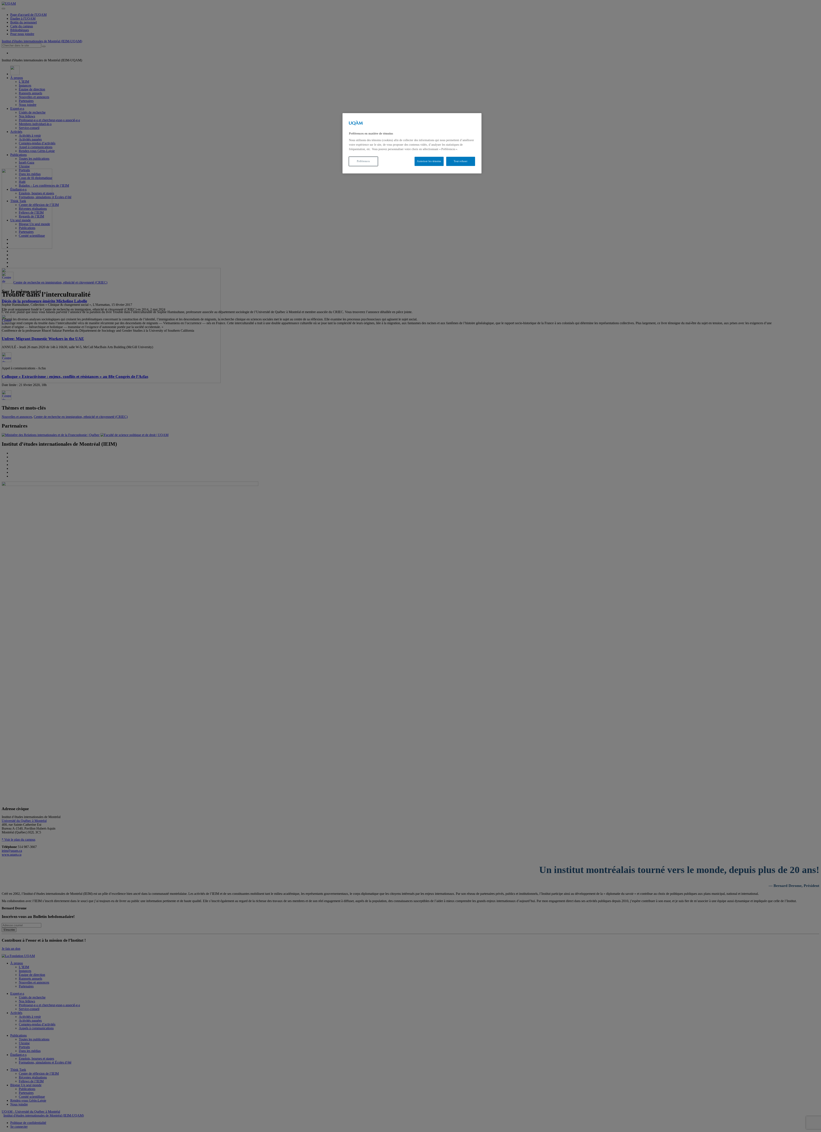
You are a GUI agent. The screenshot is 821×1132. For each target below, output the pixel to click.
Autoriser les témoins (429, 161)
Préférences (363, 161)
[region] (412, 143)
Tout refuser (460, 161)
